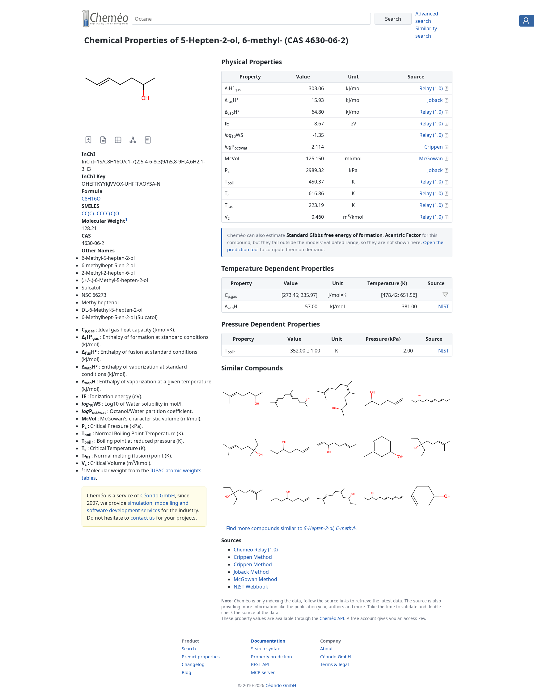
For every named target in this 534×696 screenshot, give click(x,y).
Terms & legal (334, 664)
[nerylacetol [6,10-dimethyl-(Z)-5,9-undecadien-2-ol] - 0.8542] (336, 399)
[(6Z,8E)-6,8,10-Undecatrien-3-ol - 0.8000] (430, 399)
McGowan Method (255, 579)
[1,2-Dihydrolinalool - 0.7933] (243, 448)
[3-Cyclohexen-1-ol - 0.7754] (430, 497)
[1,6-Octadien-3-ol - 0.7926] (336, 448)
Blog (186, 672)
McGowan (431, 158)
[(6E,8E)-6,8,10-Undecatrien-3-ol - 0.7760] (383, 497)
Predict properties (201, 657)
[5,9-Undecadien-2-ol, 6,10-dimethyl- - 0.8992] (290, 399)
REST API (260, 664)
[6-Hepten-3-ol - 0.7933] (290, 448)
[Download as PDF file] (103, 140)
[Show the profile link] (525, 21)
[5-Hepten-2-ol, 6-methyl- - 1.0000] (243, 399)
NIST (443, 306)
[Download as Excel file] (118, 140)
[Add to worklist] (88, 140)
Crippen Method (253, 557)
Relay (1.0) (431, 88)
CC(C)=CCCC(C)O (100, 213)
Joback (435, 100)
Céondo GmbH (157, 495)
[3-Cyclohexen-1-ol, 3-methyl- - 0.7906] (383, 448)
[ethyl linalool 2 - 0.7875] (430, 448)
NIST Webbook (251, 586)
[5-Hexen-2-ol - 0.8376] (383, 399)
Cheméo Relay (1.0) (256, 549)
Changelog (193, 664)
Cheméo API (332, 618)
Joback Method (251, 571)
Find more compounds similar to (291, 528)
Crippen (433, 146)
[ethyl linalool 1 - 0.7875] (243, 497)
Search (189, 649)
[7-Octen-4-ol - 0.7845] (290, 497)
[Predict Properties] (148, 140)
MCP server (263, 672)
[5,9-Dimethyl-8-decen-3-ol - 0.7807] (336, 497)
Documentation (268, 641)
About (326, 649)
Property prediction (271, 657)
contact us (142, 517)
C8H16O (91, 198)
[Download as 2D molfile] (133, 140)
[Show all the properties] (445, 295)
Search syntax (265, 649)
